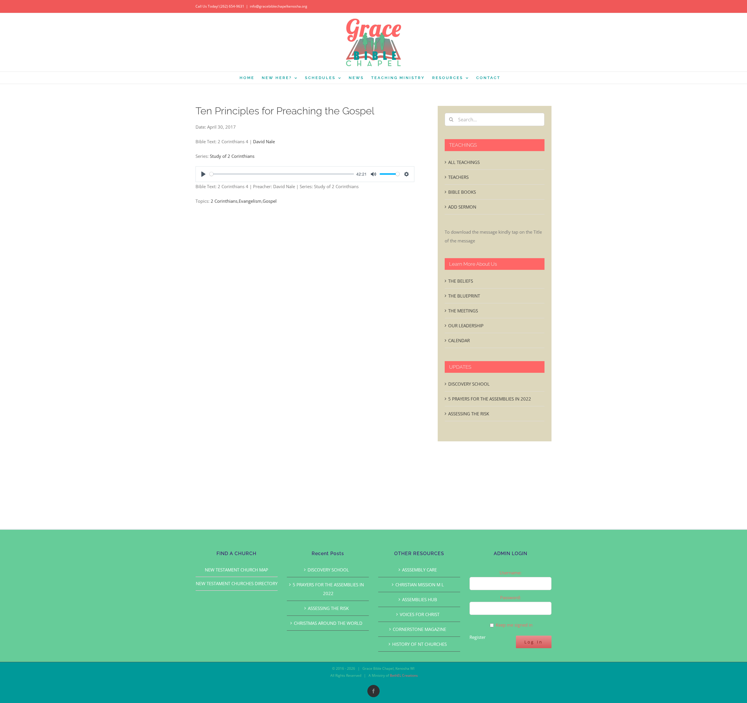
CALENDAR (459, 340)
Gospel (270, 201)
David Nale (264, 141)
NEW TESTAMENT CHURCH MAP (236, 570)
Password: (510, 597)
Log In (533, 642)
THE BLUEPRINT (464, 296)
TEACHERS (458, 177)
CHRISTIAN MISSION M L (419, 584)
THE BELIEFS (460, 281)
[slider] (282, 174)
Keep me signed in (514, 625)
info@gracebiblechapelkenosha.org (278, 6)
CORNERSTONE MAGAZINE (419, 629)
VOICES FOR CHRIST (419, 614)
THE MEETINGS (463, 311)
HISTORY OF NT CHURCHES (419, 644)
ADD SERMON (462, 207)
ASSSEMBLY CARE (419, 570)
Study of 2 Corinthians (232, 156)
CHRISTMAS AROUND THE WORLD (328, 623)
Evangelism (250, 201)
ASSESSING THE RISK (468, 414)
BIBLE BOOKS (462, 192)
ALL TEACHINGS (464, 162)
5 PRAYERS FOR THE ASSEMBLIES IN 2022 (489, 399)
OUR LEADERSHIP (466, 325)
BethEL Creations (404, 675)
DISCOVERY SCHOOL (469, 384)
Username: (510, 573)
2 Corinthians (224, 201)
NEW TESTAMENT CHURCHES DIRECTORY (236, 583)
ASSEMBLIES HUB (419, 599)
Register (478, 637)
